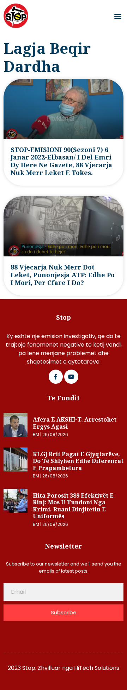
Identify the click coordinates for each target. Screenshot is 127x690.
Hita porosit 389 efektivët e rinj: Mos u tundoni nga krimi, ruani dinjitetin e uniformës (73, 506)
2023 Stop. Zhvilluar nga (41, 668)
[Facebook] (56, 377)
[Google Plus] (71, 377)
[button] (117, 16)
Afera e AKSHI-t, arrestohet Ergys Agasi (74, 423)
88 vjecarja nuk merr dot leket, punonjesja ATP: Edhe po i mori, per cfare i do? (63, 275)
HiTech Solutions (96, 668)
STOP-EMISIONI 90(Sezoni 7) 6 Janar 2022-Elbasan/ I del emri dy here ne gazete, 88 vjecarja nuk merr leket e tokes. (61, 161)
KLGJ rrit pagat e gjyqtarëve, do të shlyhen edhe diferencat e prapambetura (78, 461)
